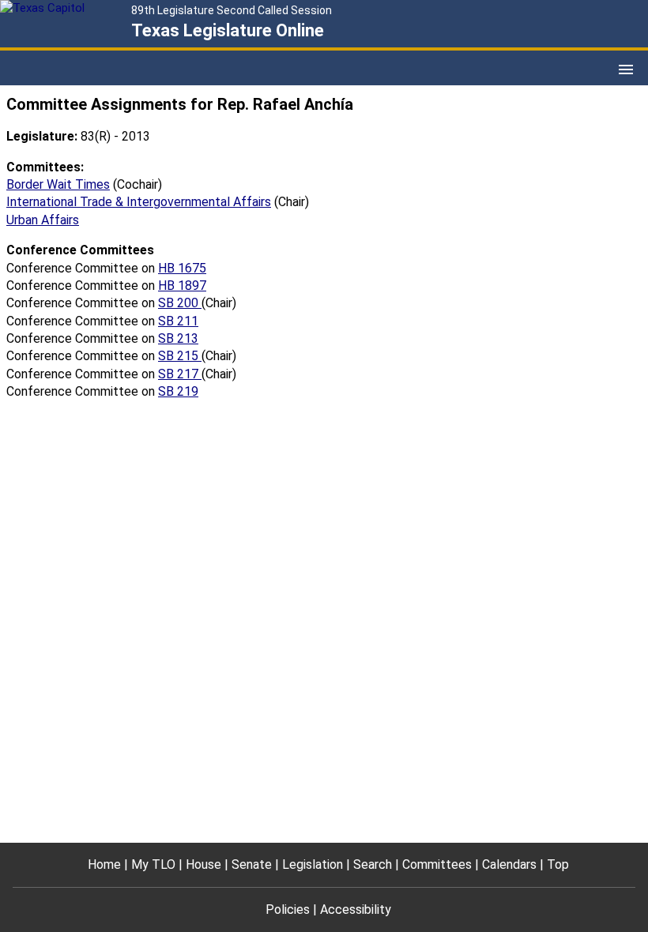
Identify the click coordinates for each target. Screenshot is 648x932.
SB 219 (178, 391)
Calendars (509, 864)
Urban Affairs (42, 219)
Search (372, 864)
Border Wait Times (58, 184)
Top (558, 864)
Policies (288, 909)
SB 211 (178, 321)
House (203, 864)
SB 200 (180, 302)
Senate (252, 864)
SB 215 (180, 355)
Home (104, 864)
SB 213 (178, 338)
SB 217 (180, 373)
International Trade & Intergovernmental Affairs (138, 201)
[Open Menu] (626, 69)
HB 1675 (182, 268)
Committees (437, 864)
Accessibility (355, 909)
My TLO (153, 864)
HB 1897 (182, 285)
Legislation (312, 864)
